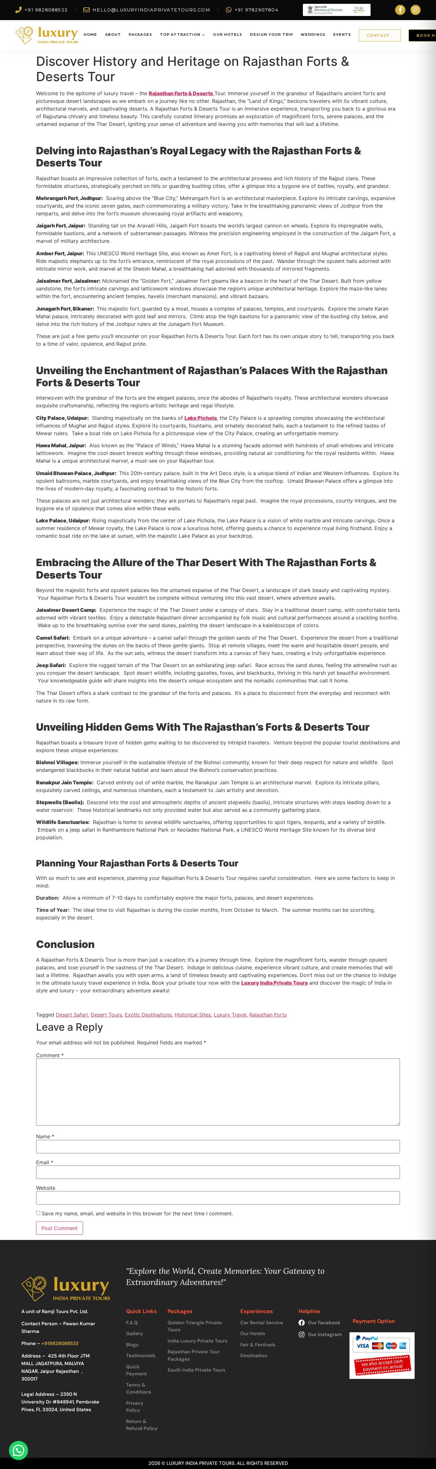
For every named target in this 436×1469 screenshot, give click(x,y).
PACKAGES (140, 34)
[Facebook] (400, 10)
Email (44, 1162)
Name (45, 1136)
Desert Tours (106, 1014)
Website (45, 1187)
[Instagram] (415, 10)
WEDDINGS (313, 34)
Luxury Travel (230, 1014)
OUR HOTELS (227, 34)
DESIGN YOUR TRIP (271, 34)
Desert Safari (72, 1014)
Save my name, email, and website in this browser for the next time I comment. (137, 1213)
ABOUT (113, 34)
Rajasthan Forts (268, 1014)
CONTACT (378, 35)
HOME (90, 34)
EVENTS (342, 34)
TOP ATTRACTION (180, 34)
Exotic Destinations (148, 1014)
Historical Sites (193, 1014)
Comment (50, 1055)
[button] (18, 1450)
